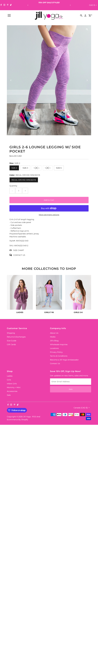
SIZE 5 (48, 168)
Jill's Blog (54, 340)
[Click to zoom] (87, 29)
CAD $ (92, 5)
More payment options (49, 215)
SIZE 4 (37, 168)
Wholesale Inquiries (59, 344)
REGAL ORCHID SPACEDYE (23, 180)
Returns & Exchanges (16, 337)
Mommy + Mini (13, 387)
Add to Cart (49, 200)
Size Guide (11, 340)
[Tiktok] (10, 5)
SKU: (11, 245)
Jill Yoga (27, 416)
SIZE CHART (18, 250)
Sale (9, 395)
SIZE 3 (25, 168)
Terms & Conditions (58, 356)
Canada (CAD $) (81, 408)
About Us (54, 333)
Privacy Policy (56, 352)
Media (52, 337)
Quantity (13, 186)
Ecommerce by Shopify (17, 419)
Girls (9, 380)
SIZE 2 (14, 168)
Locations (54, 348)
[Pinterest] (7, 5)
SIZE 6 (59, 168)
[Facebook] (1, 5)
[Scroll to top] (92, 640)
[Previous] (28, 5)
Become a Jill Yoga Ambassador (64, 360)
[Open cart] (89, 15)
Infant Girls (12, 383)
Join (70, 389)
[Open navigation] (9, 15)
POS (34, 416)
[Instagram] (4, 5)
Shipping (11, 333)
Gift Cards (11, 344)
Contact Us (55, 363)
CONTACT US (19, 255)
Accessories (12, 391)
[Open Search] (81, 15)
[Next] (70, 5)
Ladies (10, 376)
